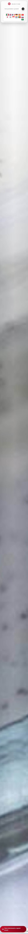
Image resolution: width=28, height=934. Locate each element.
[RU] (22, 17)
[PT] (19, 17)
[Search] (23, 9)
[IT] (7, 15)
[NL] (16, 17)
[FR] (13, 15)
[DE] (16, 15)
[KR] (10, 17)
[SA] (22, 19)
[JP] (7, 17)
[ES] (19, 15)
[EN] (10, 15)
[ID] (13, 17)
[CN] (22, 15)
